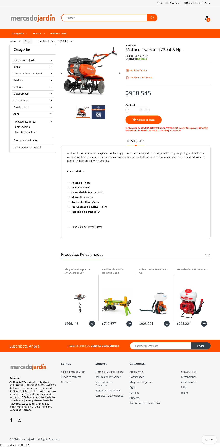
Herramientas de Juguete (27, 147)
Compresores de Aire (25, 140)
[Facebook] (11, 420)
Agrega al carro (146, 120)
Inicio (12, 41)
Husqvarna (130, 45)
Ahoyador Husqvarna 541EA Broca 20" (77, 271)
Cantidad (130, 105)
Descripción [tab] (136, 141)
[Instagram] (19, 420)
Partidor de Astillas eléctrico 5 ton (113, 271)
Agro (27, 41)
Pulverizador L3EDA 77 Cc (192, 269)
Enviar (200, 346)
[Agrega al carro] (92, 324)
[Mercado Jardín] (32, 17)
